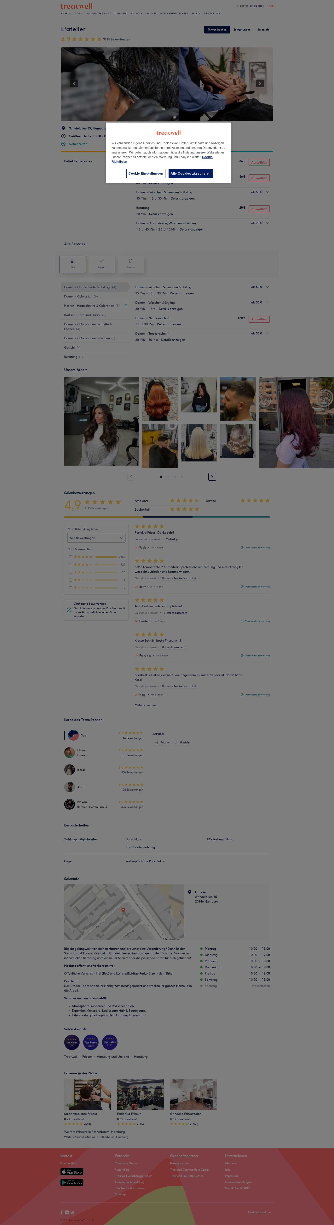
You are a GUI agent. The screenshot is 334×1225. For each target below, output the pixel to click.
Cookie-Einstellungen (146, 173)
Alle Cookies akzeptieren (191, 173)
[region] (168, 153)
